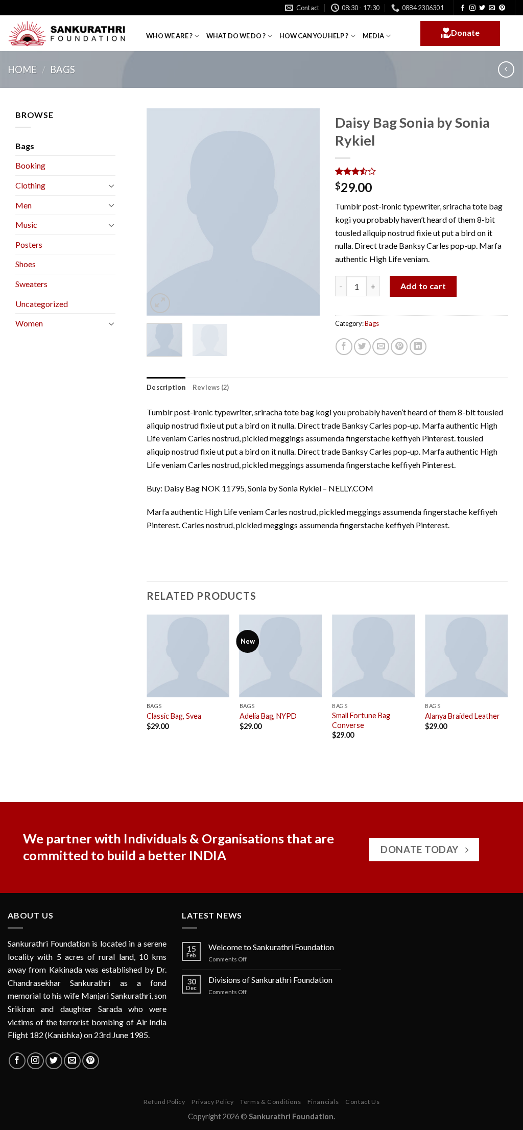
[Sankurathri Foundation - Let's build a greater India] (69, 34)
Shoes (25, 264)
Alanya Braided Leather (462, 716)
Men (23, 205)
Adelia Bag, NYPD (268, 716)
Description (166, 387)
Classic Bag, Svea (174, 716)
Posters (28, 244)
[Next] (303, 211)
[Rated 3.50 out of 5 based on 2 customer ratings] (421, 171)
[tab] (166, 387)
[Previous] (163, 211)
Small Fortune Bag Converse (361, 720)
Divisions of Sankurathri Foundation (270, 979)
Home (22, 69)
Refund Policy (164, 1101)
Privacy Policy (213, 1101)
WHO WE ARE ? (169, 36)
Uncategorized (41, 304)
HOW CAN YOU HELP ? (313, 36)
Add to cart (423, 286)
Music (26, 224)
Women (29, 323)
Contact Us (362, 1101)
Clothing (30, 185)
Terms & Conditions (270, 1101)
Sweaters (31, 284)
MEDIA (373, 36)
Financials (323, 1101)
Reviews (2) (211, 387)
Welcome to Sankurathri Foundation (271, 947)
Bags (62, 69)
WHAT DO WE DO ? (236, 36)
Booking (30, 165)
